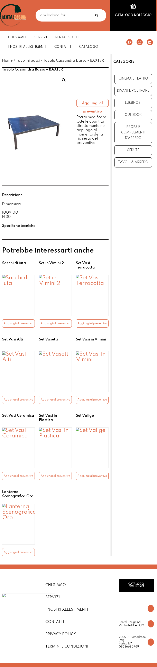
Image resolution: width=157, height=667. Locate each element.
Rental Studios (69, 37)
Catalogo (88, 47)
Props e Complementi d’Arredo (133, 132)
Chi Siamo (17, 37)
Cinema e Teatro (133, 78)
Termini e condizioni (66, 646)
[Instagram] (140, 42)
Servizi (40, 37)
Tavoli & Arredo (133, 162)
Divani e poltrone (133, 90)
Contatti (62, 47)
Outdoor (133, 115)
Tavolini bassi (28, 61)
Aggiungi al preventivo (92, 104)
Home (7, 61)
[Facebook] (129, 42)
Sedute (133, 150)
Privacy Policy (60, 634)
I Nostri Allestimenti (27, 47)
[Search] (96, 15)
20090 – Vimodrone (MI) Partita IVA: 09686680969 (132, 642)
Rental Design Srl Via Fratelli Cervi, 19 (131, 624)
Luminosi (133, 103)
